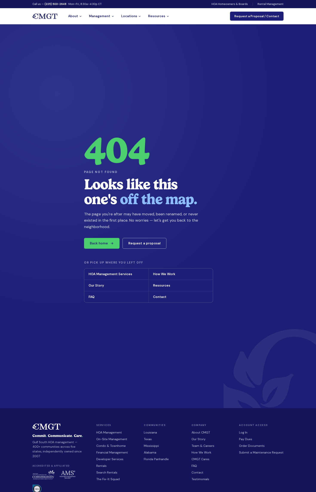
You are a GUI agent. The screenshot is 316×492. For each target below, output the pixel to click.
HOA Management (109, 432)
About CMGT (201, 432)
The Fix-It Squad (108, 479)
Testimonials (200, 479)
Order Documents (252, 446)
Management (99, 16)
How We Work (180, 274)
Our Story (116, 285)
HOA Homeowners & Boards (230, 4)
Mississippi (151, 446)
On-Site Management (111, 439)
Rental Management (271, 4)
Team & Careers (203, 446)
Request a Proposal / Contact (256, 16)
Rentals (101, 466)
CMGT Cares (200, 459)
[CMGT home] (44, 16)
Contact (180, 297)
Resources (156, 16)
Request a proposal (144, 243)
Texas (148, 439)
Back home (102, 243)
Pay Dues (245, 439)
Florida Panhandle (156, 459)
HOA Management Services (116, 274)
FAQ (116, 297)
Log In (243, 432)
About (73, 16)
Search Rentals (106, 472)
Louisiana (150, 432)
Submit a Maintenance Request (261, 452)
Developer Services (109, 459)
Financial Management (112, 452)
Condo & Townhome (111, 446)
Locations (129, 16)
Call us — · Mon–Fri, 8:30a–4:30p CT (67, 4)
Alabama (150, 452)
